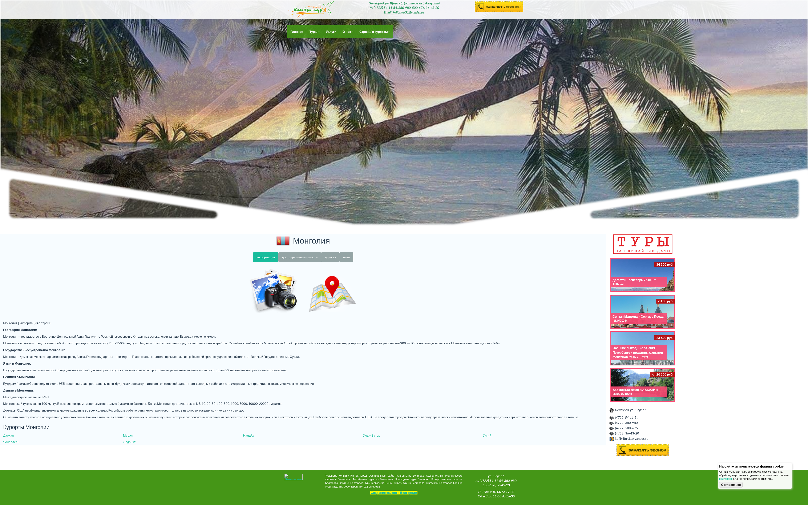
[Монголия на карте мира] (332, 291)
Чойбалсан (11, 442)
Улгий (487, 435)
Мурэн (128, 435)
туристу (330, 257)
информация (265, 257)
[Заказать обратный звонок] (642, 450)
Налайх (248, 435)
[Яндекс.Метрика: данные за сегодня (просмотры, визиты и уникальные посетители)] (293, 477)
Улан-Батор (371, 435)
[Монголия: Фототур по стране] (273, 291)
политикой (725, 478)
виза (346, 257)
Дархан (8, 435)
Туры (314, 31)
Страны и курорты (373, 31)
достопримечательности (300, 257)
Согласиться (731, 484)
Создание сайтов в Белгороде (394, 492)
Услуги (331, 31)
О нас (347, 31)
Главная (296, 31)
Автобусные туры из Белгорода (310, 9)
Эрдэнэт (129, 442)
